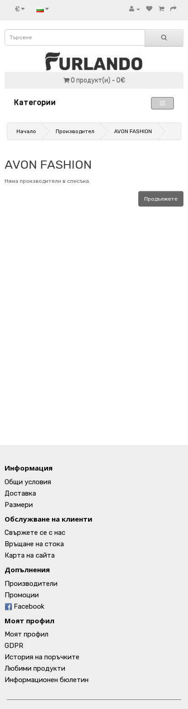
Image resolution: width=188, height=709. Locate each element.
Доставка (20, 493)
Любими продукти (35, 668)
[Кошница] (161, 9)
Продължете (161, 199)
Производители (31, 584)
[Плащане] (173, 9)
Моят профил (26, 634)
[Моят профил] (134, 9)
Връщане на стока (34, 544)
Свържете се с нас (35, 532)
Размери (19, 505)
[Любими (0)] (149, 9)
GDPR (14, 646)
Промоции (22, 595)
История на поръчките (42, 657)
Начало (26, 131)
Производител (75, 131)
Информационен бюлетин (47, 680)
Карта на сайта (30, 555)
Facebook (28, 606)
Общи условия (28, 482)
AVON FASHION (133, 131)
